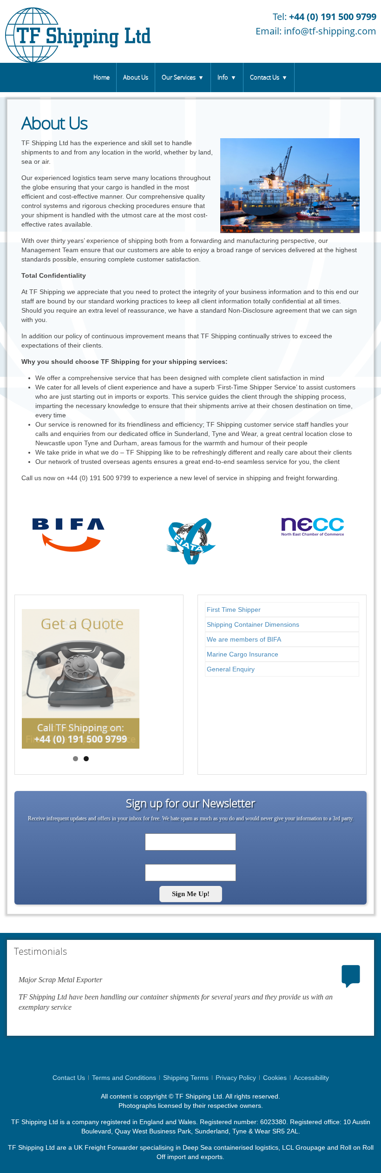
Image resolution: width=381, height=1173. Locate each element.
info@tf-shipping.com (330, 31)
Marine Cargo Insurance (242, 654)
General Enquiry (231, 669)
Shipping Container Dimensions (253, 624)
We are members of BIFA (244, 639)
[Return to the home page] (78, 31)
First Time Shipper (234, 609)
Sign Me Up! (191, 894)
